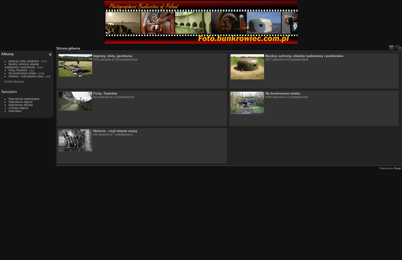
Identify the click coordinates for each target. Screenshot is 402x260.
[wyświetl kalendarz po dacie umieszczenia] (392, 47)
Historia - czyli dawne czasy (26, 76)
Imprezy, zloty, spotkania (24, 61)
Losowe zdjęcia (18, 107)
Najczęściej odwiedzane (24, 98)
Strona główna (68, 48)
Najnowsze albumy (21, 104)
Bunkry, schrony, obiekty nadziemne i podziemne (22, 66)
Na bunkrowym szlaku (23, 73)
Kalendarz (15, 110)
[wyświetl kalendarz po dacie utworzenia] (398, 47)
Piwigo (397, 168)
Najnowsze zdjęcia (21, 101)
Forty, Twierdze (18, 70)
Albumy (7, 54)
